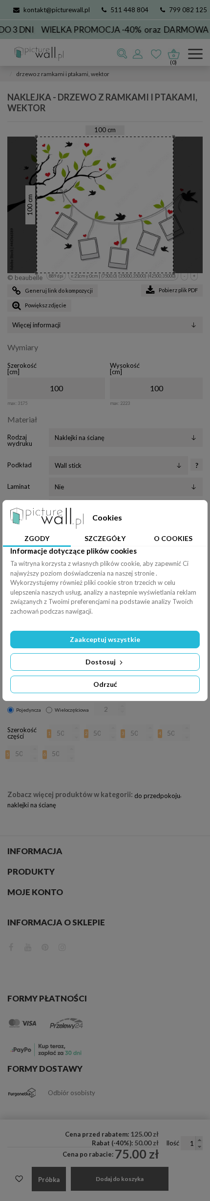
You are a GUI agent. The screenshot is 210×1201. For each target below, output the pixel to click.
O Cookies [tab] (173, 538)
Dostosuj (101, 662)
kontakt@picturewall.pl (56, 10)
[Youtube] (28, 946)
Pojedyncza (28, 710)
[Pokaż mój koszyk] (173, 51)
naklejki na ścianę (31, 805)
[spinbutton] (56, 388)
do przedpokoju (157, 796)
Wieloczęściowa (72, 710)
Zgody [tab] (36, 538)
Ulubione (157, 53)
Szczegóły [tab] (105, 538)
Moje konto (35, 892)
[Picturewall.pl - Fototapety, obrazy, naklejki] (35, 54)
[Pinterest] (45, 946)
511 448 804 (129, 10)
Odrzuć (105, 684)
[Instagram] (62, 946)
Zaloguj (138, 53)
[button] (122, 706)
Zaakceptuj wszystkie (105, 639)
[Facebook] (11, 946)
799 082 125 (188, 10)
